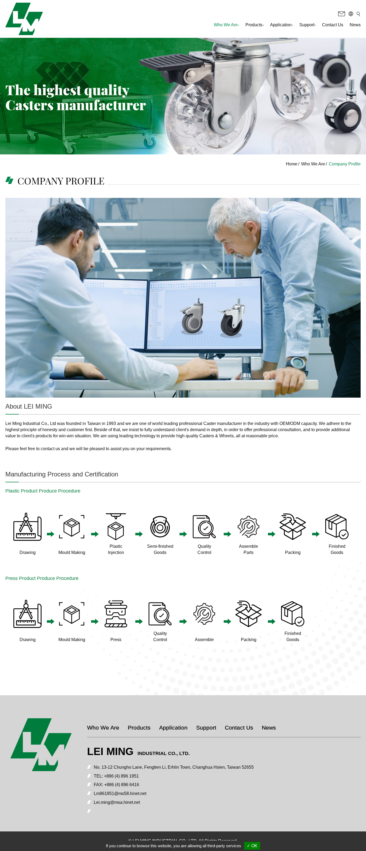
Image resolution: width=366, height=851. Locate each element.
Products (139, 727)
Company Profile (345, 164)
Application (173, 727)
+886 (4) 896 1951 (121, 776)
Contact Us (332, 25)
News (355, 25)
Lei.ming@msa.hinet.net (117, 802)
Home (291, 164)
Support (206, 727)
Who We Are (313, 164)
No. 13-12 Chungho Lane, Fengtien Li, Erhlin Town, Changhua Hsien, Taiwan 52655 (174, 767)
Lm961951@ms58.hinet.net (120, 793)
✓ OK (252, 845)
